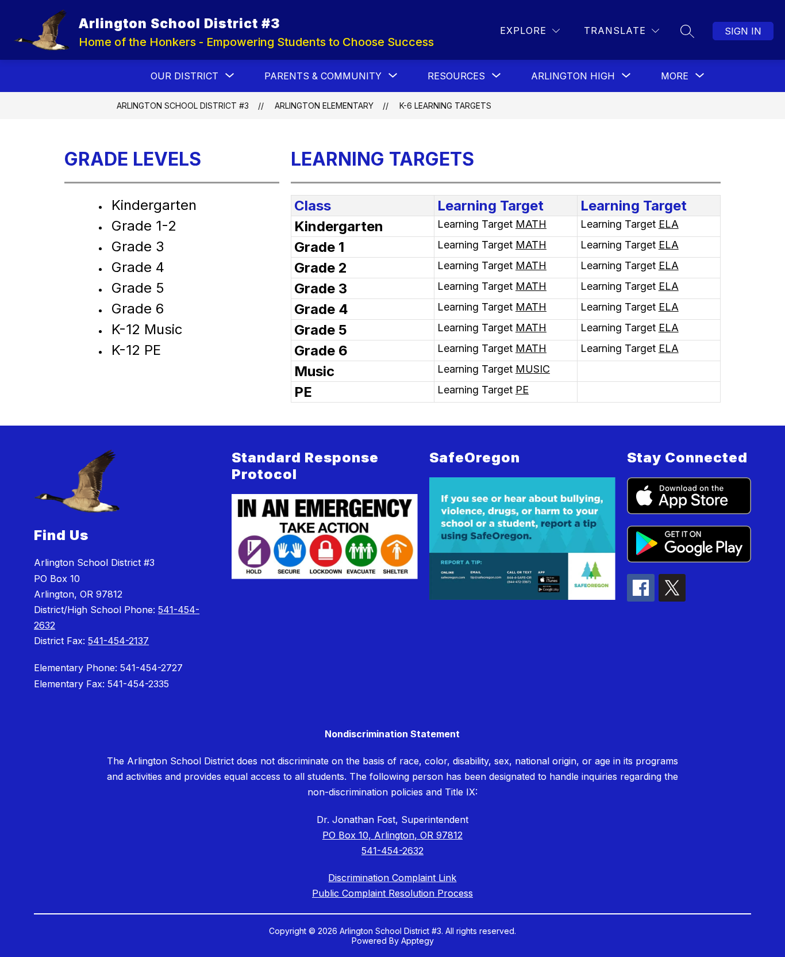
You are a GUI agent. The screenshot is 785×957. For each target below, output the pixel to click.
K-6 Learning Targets (445, 105)
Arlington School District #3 (183, 105)
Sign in (743, 31)
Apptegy (417, 940)
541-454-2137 (118, 640)
